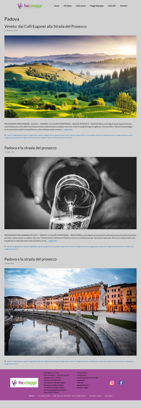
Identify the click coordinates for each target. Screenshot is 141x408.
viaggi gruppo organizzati (12, 138)
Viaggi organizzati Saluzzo (31, 138)
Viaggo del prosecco (11, 249)
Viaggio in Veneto (46, 138)
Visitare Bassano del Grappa (62, 138)
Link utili (112, 6)
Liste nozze (80, 6)
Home (56, 6)
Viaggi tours (129, 246)
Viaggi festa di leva (82, 246)
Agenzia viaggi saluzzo (62, 135)
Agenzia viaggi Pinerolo (46, 135)
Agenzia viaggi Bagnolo (15, 135)
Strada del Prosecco (108, 135)
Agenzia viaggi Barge (30, 135)
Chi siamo (68, 6)
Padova (98, 135)
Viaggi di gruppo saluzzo (124, 135)
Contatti (123, 6)
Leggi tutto (68, 129)
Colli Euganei (90, 135)
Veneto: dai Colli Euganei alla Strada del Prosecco (45, 26)
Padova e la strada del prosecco (30, 147)
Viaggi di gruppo (97, 6)
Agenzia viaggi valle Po (78, 135)
